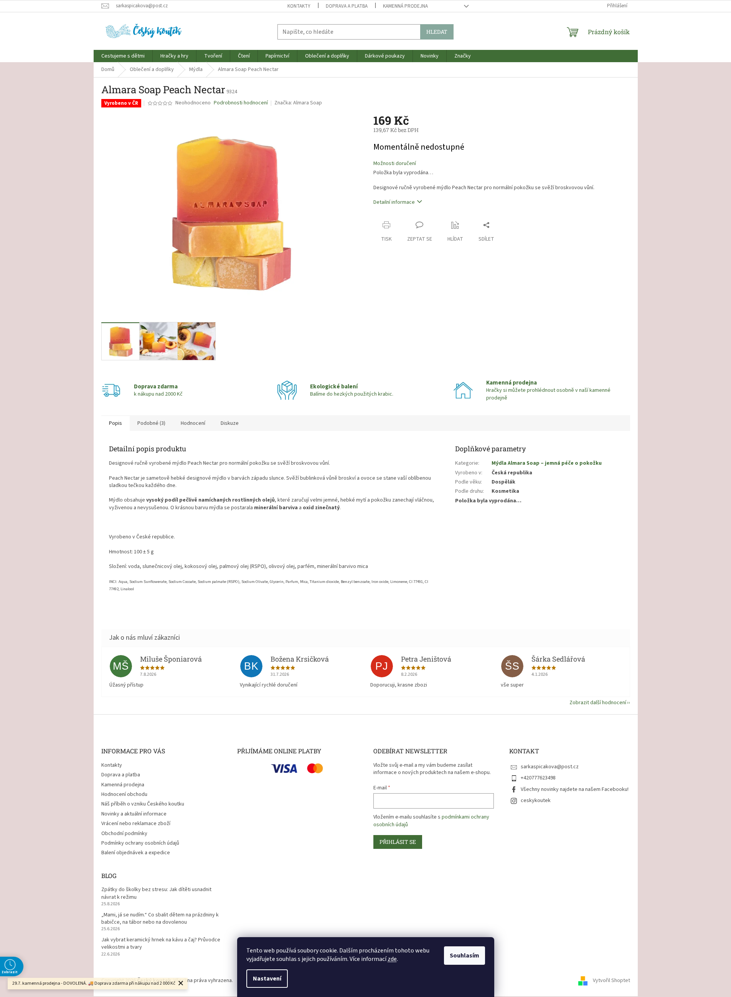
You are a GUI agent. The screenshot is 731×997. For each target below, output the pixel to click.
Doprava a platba (347, 6)
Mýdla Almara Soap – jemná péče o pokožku (547, 463)
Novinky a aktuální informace (134, 814)
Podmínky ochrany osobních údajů (140, 843)
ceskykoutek (536, 800)
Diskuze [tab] (230, 423)
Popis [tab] (115, 423)
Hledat (436, 31)
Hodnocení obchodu (124, 794)
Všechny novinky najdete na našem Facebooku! (575, 789)
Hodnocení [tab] (193, 423)
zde (392, 959)
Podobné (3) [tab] (151, 423)
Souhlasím (464, 955)
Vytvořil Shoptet (611, 980)
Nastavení (267, 978)
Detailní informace (394, 202)
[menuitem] (123, 56)
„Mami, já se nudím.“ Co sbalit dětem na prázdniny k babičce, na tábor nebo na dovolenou (160, 918)
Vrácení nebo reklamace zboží (135, 823)
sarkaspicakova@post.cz (550, 767)
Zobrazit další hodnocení (597, 702)
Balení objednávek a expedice (135, 853)
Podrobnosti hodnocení (241, 103)
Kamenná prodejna (405, 6)
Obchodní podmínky (124, 833)
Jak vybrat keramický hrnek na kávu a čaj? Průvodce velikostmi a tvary (160, 943)
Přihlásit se (398, 841)
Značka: (298, 103)
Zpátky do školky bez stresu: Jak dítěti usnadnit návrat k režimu (156, 893)
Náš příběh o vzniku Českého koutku (142, 804)
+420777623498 (538, 778)
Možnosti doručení (394, 163)
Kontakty (298, 6)
